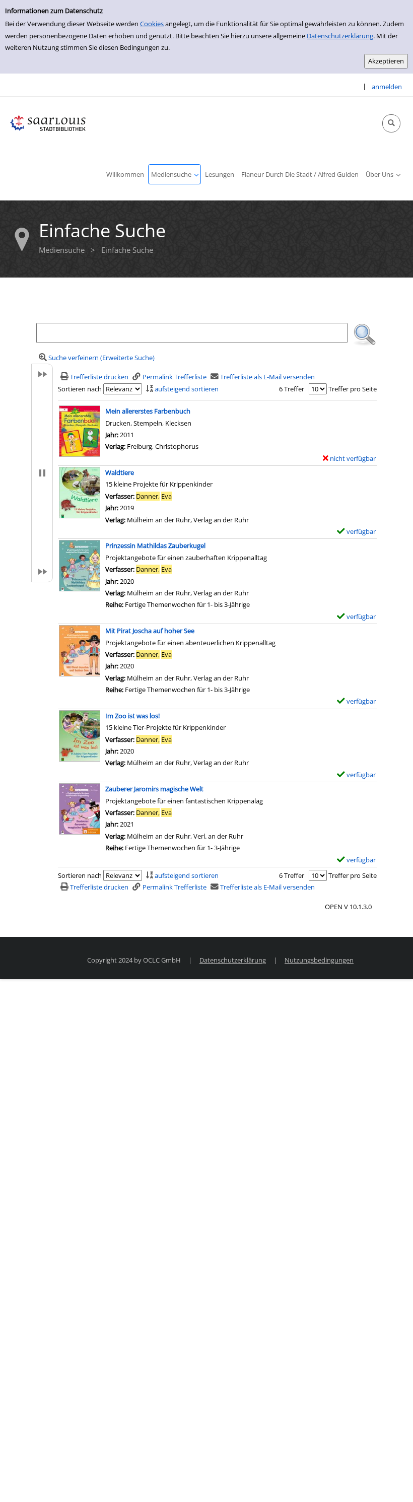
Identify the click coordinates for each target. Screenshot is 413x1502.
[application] (174, 174)
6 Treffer (291, 388)
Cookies (152, 23)
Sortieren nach (80, 388)
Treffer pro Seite (352, 388)
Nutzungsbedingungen (319, 960)
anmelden (387, 86)
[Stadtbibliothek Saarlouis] (48, 122)
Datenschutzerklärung (340, 35)
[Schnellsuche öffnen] (391, 123)
